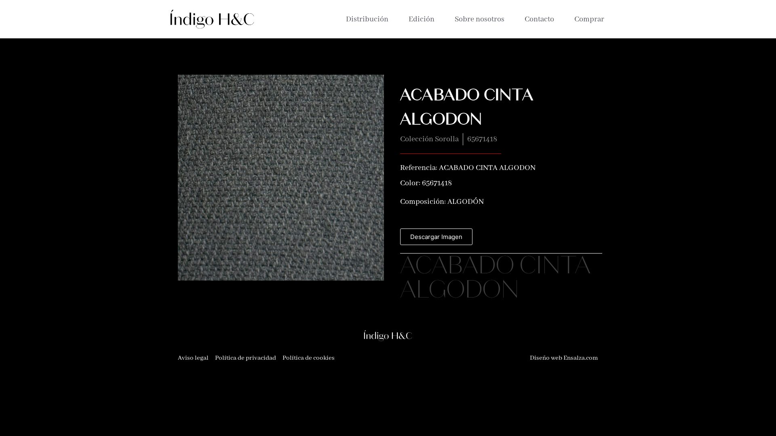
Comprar (589, 19)
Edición (421, 19)
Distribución (367, 19)
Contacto (539, 19)
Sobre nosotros (479, 19)
